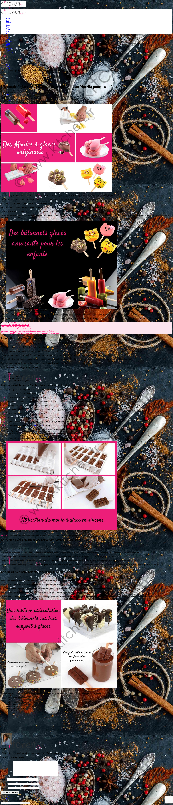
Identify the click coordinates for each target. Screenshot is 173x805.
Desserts (9, 29)
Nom (3, 779)
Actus (8, 31)
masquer (13, 323)
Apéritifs (9, 23)
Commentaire (6, 775)
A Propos (9, 33)
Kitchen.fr (9, 64)
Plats (7, 27)
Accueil (8, 19)
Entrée (8, 25)
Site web (4, 788)
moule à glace (39, 426)
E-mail (4, 784)
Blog (7, 21)
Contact (8, 797)
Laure (6, 94)
